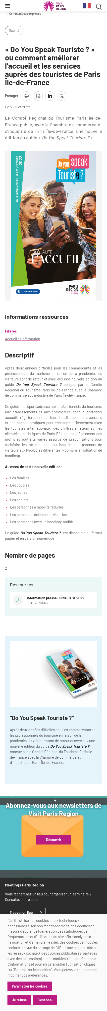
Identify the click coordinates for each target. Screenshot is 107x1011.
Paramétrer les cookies (30, 986)
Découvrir (53, 840)
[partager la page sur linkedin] (49, 96)
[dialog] (53, 962)
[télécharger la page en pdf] (38, 96)
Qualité (14, 30)
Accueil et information (22, 339)
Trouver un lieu (21, 912)
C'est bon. (45, 1000)
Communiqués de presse (25, 13)
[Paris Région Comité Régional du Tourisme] (55, 6)
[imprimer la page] (26, 96)
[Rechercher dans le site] (99, 5)
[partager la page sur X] (61, 96)
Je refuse (19, 1000)
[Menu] (8, 6)
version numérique (39, 538)
